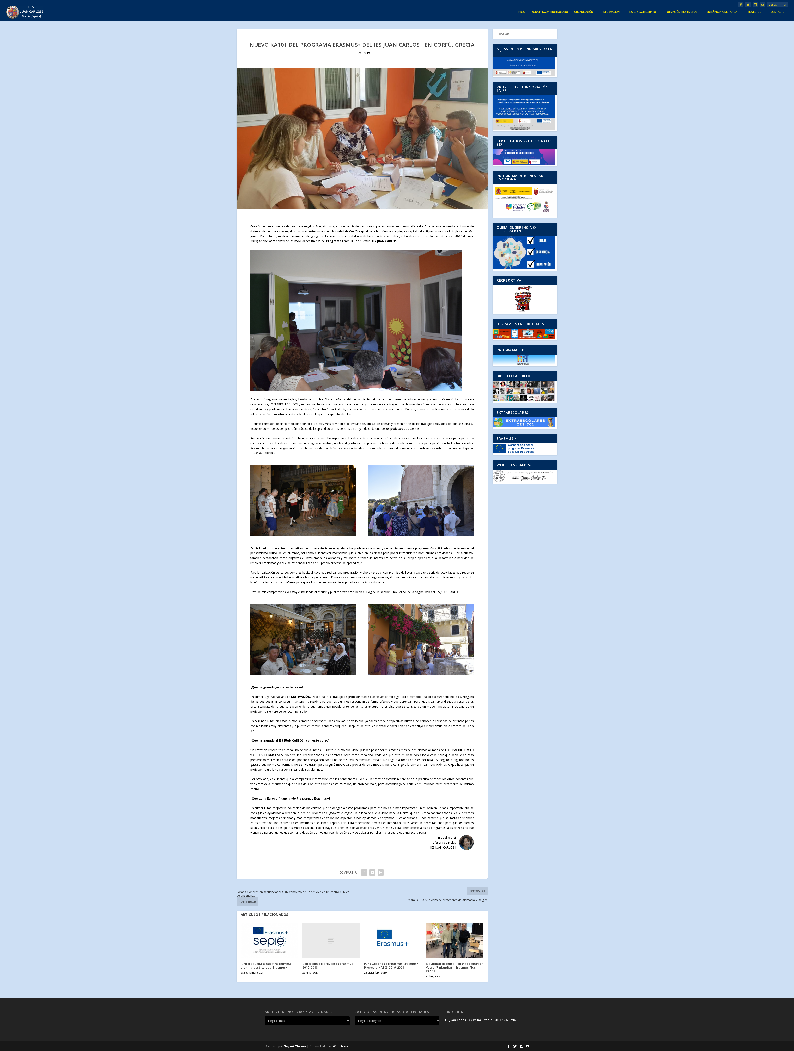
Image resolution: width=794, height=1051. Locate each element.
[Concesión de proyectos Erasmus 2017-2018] (331, 940)
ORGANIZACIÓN (583, 12)
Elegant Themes (295, 1046)
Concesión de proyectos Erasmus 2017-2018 (327, 965)
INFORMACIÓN (611, 12)
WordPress (340, 1046)
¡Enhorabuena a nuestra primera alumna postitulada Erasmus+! (266, 965)
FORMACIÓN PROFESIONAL (681, 12)
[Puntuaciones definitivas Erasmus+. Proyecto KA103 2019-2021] (393, 940)
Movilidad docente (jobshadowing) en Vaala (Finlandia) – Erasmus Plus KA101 (455, 967)
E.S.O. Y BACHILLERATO (642, 12)
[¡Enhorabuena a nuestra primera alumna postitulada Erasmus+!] (269, 940)
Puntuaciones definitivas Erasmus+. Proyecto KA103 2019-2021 (392, 965)
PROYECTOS (754, 12)
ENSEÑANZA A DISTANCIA (722, 12)
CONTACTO (778, 12)
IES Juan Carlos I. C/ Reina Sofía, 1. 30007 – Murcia (480, 1020)
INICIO (521, 12)
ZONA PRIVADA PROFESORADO (549, 12)
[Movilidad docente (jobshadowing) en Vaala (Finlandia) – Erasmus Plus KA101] (455, 940)
